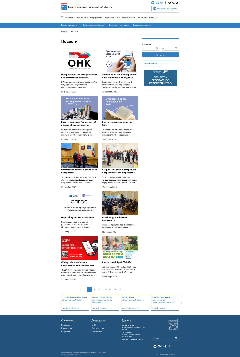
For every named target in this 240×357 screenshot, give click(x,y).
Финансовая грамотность (119, 25)
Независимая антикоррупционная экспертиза (131, 334)
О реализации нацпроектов (93, 25)
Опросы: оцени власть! (142, 25)
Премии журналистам (69, 25)
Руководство (66, 328)
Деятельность (82, 17)
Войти (173, 354)
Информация (96, 17)
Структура (65, 331)
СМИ (118, 17)
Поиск (161, 55)
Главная (64, 31)
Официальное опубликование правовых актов (133, 327)
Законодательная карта (132, 339)
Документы (109, 17)
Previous (59, 303)
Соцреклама (142, 17)
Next (181, 303)
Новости (153, 17)
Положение (66, 325)
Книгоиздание (128, 17)
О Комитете (69, 17)
